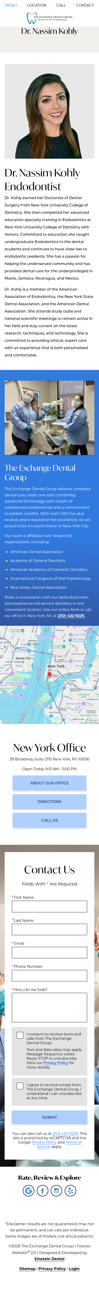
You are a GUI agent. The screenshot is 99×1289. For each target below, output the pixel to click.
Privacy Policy (56, 1063)
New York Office (49, 747)
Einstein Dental (49, 1258)
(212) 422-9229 (65, 1133)
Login (74, 1268)
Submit (49, 1117)
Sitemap (27, 1268)
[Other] (70, 1190)
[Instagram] (56, 1190)
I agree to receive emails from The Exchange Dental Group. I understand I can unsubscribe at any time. (54, 1091)
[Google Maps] (28, 1190)
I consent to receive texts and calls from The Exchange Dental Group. (54, 1051)
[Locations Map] (49, 674)
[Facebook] (42, 1190)
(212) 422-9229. (71, 615)
